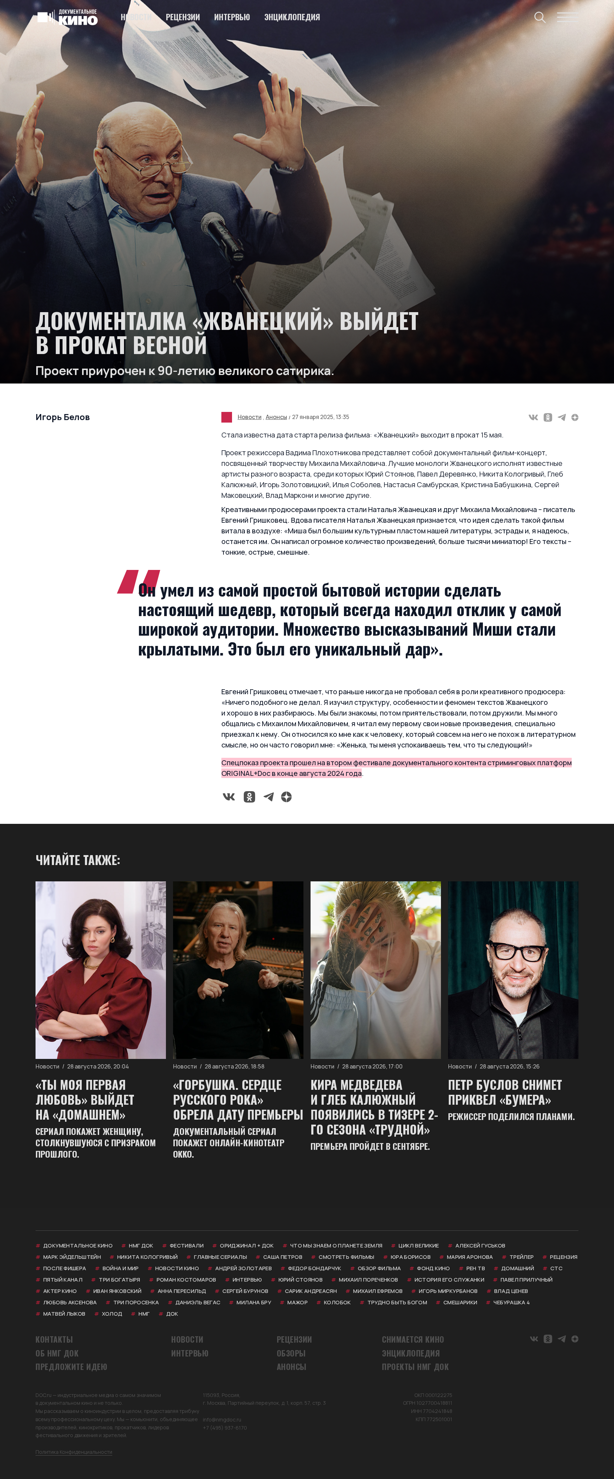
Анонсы (276, 417)
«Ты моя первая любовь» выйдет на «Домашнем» (85, 1099)
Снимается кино (413, 1339)
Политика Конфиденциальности (74, 1451)
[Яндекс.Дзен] (574, 417)
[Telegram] (562, 417)
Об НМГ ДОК (57, 1353)
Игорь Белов (63, 417)
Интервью (232, 16)
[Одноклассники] (548, 417)
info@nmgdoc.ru (222, 1419)
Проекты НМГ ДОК (415, 1366)
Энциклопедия (292, 16)
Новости (136, 16)
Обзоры (291, 1353)
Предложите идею (71, 1366)
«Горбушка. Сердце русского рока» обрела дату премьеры (238, 1099)
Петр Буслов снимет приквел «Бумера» (505, 1091)
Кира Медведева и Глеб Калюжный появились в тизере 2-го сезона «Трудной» (374, 1106)
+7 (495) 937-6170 (225, 1427)
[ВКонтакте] (533, 417)
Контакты (54, 1339)
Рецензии (183, 16)
